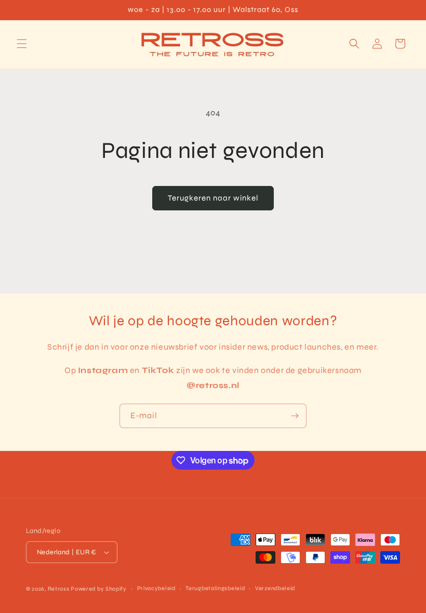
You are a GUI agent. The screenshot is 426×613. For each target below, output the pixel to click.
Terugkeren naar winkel (213, 198)
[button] (21, 43)
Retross (59, 588)
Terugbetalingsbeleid (215, 588)
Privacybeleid (156, 588)
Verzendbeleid (275, 588)
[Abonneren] (294, 416)
